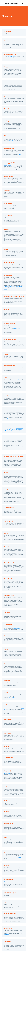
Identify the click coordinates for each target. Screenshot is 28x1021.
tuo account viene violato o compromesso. (14, 286)
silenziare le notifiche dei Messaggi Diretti (13, 430)
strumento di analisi (12, 56)
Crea (19, 857)
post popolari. (14, 763)
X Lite (7, 418)
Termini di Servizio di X (13, 697)
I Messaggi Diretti (7, 165)
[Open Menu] (22, 3)
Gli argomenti (7, 773)
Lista (19, 379)
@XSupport (11, 140)
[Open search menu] (25, 3)
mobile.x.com (7, 414)
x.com (20, 154)
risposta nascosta (16, 328)
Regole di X (8, 345)
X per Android (11, 155)
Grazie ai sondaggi (8, 881)
